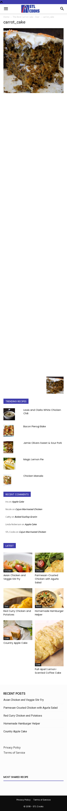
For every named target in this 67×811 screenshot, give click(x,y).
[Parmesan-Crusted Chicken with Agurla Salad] (49, 562)
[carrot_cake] (33, 92)
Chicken (8, 570)
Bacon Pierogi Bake (34, 426)
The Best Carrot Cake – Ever (26, 16)
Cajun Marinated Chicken (28, 509)
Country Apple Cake (15, 643)
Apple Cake (18, 501)
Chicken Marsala (33, 476)
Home (6, 16)
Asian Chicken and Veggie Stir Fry (14, 577)
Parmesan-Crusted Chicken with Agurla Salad (47, 579)
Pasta (38, 606)
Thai (6, 606)
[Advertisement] (33, 234)
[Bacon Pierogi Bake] (8, 431)
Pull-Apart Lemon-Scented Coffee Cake (48, 671)
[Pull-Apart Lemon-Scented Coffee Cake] (49, 643)
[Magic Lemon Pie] (9, 464)
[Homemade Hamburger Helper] (49, 598)
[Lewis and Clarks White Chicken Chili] (9, 414)
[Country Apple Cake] (17, 630)
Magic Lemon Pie (33, 459)
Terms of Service (14, 753)
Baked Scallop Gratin (26, 516)
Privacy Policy (12, 747)
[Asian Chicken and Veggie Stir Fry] (17, 562)
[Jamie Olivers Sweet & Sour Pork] (8, 447)
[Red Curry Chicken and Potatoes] (17, 598)
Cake (6, 638)
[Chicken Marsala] (7, 480)
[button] (5, 8)
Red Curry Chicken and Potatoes (22, 715)
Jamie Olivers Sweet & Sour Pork (42, 443)
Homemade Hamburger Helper (21, 723)
